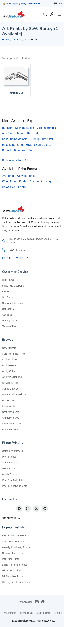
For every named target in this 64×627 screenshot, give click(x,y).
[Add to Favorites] (26, 67)
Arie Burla (8, 133)
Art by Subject (9, 359)
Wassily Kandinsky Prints (16, 547)
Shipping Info (43, 612)
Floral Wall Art (9, 406)
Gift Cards (7, 297)
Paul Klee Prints (10, 558)
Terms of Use (9, 326)
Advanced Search (11, 429)
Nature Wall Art (10, 412)
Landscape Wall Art (12, 423)
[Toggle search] (45, 14)
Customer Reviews (12, 303)
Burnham (20, 150)
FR (60, 3)
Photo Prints (9, 456)
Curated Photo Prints (13, 353)
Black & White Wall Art (14, 394)
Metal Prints (8, 468)
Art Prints (8, 175)
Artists (17, 39)
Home (5, 39)
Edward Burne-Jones (38, 144)
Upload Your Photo (14, 187)
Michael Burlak (24, 127)
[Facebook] (19, 508)
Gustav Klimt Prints (12, 553)
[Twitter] (36, 508)
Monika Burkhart (27, 133)
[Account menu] (52, 14)
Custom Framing (40, 181)
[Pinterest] (45, 508)
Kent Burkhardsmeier (15, 139)
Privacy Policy (9, 320)
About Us (7, 314)
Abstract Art (9, 400)
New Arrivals (9, 347)
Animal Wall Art (10, 417)
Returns (6, 291)
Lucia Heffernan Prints (14, 564)
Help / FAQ (8, 279)
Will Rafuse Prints (11, 570)
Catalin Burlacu (46, 127)
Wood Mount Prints (14, 181)
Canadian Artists (11, 388)
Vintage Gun (16, 92)
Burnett (6, 150)
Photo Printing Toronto (14, 485)
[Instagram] (28, 508)
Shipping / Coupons (13, 285)
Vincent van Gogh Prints (15, 535)
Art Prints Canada (12, 377)
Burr (31, 150)
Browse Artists (10, 382)
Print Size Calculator (13, 480)
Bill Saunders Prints (12, 576)
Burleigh (7, 127)
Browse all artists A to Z (17, 160)
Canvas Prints (26, 175)
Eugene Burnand (12, 144)
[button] (59, 14)
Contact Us (8, 309)
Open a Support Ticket (19, 257)
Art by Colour (9, 371)
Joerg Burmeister (42, 139)
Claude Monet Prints (13, 541)
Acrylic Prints (9, 474)
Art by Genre (9, 365)
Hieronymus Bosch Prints (16, 582)
